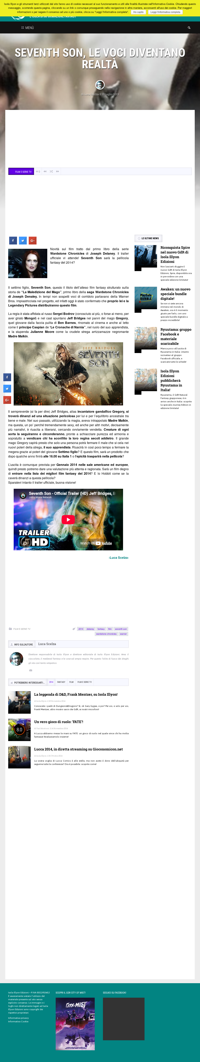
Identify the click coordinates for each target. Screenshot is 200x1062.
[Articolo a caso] (51, 171)
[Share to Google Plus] (33, 243)
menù (29, 28)
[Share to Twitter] (23, 243)
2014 (81, 628)
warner (123, 633)
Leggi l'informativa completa (165, 12)
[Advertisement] (100, 139)
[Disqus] (68, 828)
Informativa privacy (18, 1018)
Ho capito (138, 12)
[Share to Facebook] (13, 243)
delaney (90, 628)
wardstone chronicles (106, 633)
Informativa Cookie (18, 1021)
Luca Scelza (91, 94)
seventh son (121, 628)
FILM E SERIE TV (21, 628)
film (110, 628)
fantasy (101, 628)
